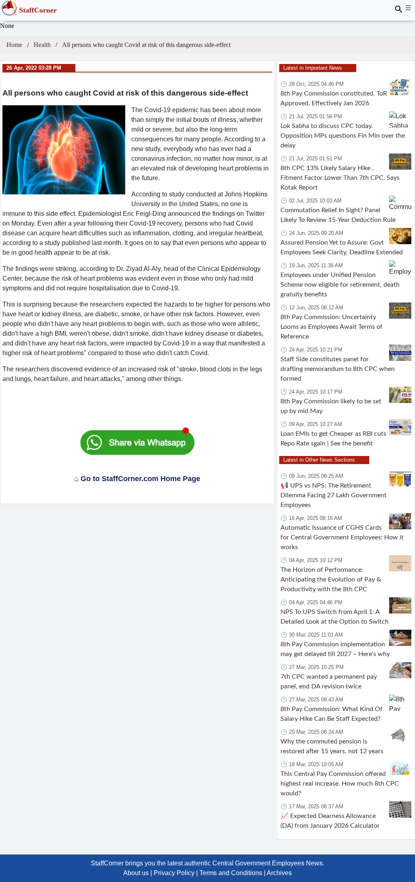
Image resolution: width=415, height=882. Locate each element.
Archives (279, 872)
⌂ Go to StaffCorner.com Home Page (137, 479)
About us (136, 872)
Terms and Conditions (230, 872)
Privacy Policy (174, 872)
